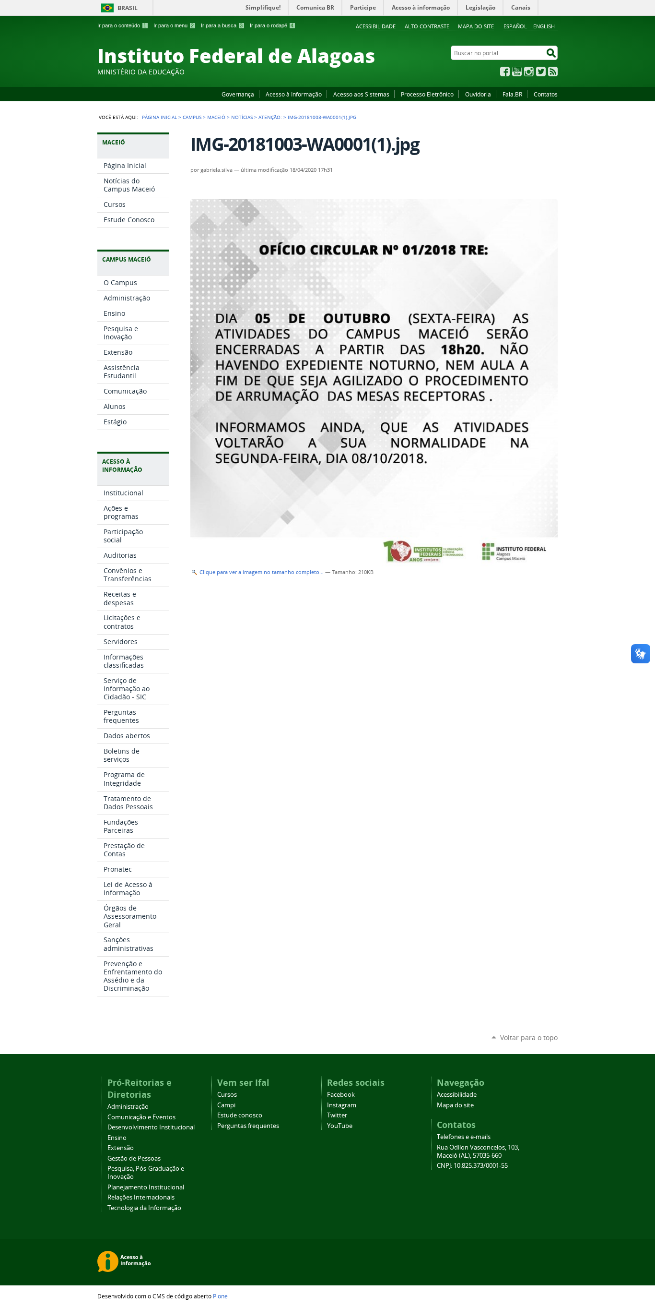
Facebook (505, 71)
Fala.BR (512, 94)
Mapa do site (476, 26)
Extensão (120, 1148)
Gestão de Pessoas (134, 1158)
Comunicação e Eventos (141, 1117)
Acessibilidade (376, 26)
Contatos (546, 94)
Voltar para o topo (529, 1037)
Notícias (242, 117)
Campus (192, 117)
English (544, 26)
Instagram (529, 71)
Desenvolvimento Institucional (151, 1127)
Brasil (127, 8)
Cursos (227, 1095)
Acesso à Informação (294, 94)
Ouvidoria (478, 94)
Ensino (117, 1138)
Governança (238, 94)
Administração (128, 1107)
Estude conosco (239, 1115)
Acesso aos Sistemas (361, 94)
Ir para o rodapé (271, 25)
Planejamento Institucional (145, 1187)
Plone (220, 1296)
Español (515, 26)
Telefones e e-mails (464, 1137)
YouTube (517, 71)
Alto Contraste (427, 26)
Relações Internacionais (141, 1197)
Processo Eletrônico (427, 94)
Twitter (541, 71)
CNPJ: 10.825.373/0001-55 (472, 1166)
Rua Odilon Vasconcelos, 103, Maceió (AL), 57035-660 (478, 1151)
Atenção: (270, 117)
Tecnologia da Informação (144, 1208)
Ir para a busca (222, 25)
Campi (226, 1105)
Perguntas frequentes (248, 1126)
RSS (553, 71)
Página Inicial (159, 117)
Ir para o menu (173, 25)
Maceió (216, 117)
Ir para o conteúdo (121, 25)
